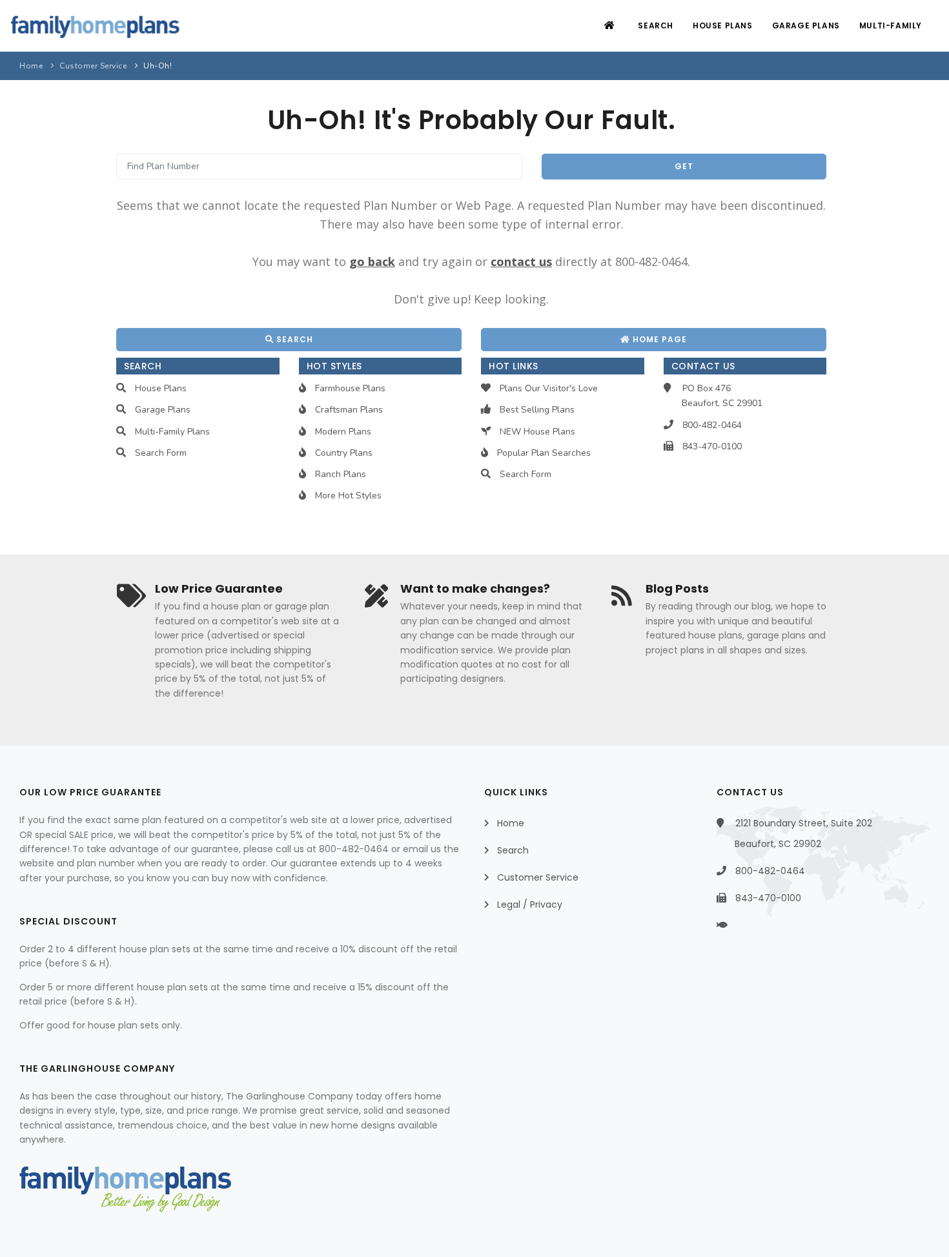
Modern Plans (343, 431)
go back (372, 261)
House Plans (723, 25)
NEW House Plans (537, 431)
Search (655, 25)
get (684, 166)
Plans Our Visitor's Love (549, 388)
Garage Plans (806, 25)
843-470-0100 (712, 446)
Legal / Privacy (529, 904)
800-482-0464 (712, 425)
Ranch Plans (340, 474)
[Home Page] (611, 25)
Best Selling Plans (537, 410)
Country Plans (343, 453)
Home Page (658, 339)
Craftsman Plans (349, 410)
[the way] (733, 925)
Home (31, 66)
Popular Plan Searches (544, 453)
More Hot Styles (348, 495)
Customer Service (93, 66)
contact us (521, 261)
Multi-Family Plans (172, 431)
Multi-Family (890, 25)
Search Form (161, 453)
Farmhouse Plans (350, 388)
